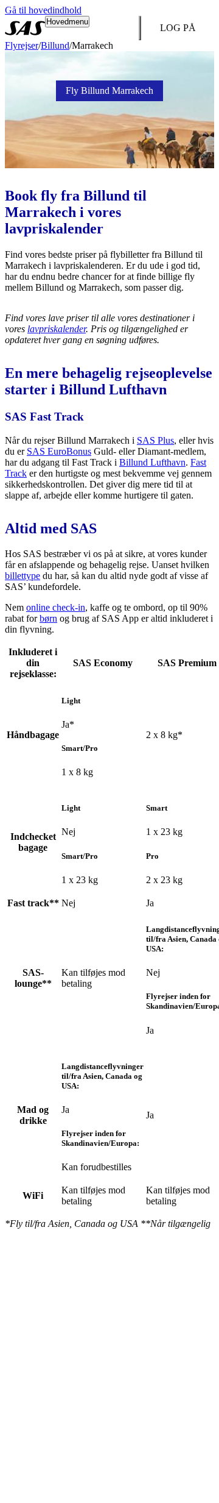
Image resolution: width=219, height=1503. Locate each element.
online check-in (55, 607)
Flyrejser (21, 45)
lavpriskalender (56, 329)
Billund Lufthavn (152, 462)
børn (48, 618)
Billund (55, 45)
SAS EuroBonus (59, 451)
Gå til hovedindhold (43, 10)
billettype (22, 575)
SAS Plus (155, 440)
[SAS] (25, 28)
